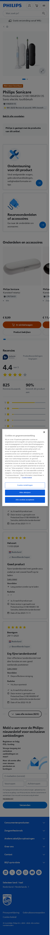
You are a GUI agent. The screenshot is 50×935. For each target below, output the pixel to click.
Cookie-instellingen (24, 486)
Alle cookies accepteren (24, 501)
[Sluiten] (43, 431)
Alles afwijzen (24, 493)
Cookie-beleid (26, 478)
